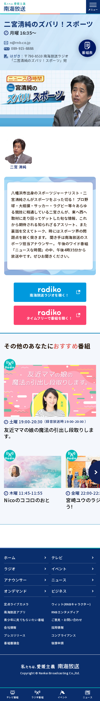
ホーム (9, 557)
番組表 (87, 52)
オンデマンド (15, 591)
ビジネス (59, 591)
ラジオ (9, 568)
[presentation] (94, 472)
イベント (59, 568)
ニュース (58, 580)
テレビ (57, 557)
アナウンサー (15, 580)
